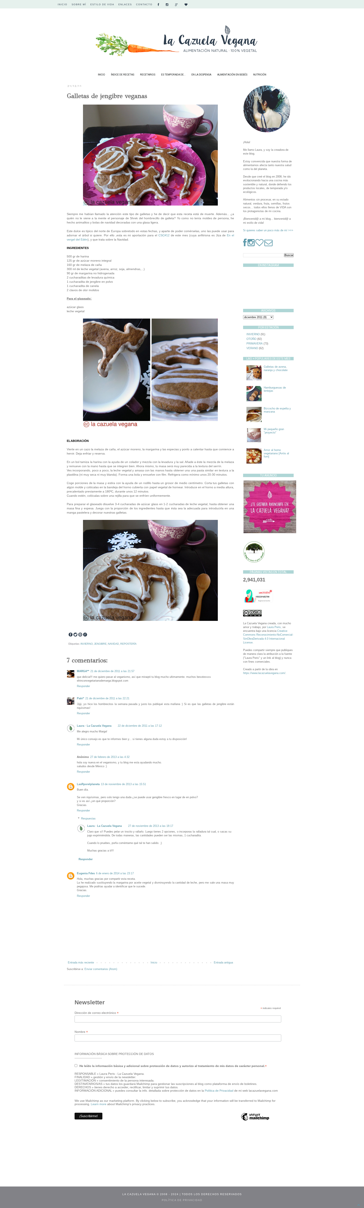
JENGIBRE (100, 643)
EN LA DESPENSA (201, 74)
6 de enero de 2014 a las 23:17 (115, 873)
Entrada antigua (223, 962)
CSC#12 (164, 235)
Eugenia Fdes (86, 873)
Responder (83, 686)
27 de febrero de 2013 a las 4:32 (110, 757)
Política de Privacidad (219, 1090)
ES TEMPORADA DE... (173, 74)
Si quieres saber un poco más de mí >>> (268, 230)
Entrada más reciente (81, 962)
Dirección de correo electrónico (97, 1013)
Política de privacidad (182, 1200)
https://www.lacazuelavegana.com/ (264, 673)
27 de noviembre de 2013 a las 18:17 (150, 825)
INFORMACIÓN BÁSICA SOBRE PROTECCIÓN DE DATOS (114, 1054)
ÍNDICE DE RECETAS (122, 74)
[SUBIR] (358, 1205)
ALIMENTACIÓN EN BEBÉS (232, 74)
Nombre (81, 1032)
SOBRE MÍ (79, 4)
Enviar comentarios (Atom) (100, 969)
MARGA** (83, 671)
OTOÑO (251, 338)
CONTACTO (144, 4)
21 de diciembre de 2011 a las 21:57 (112, 671)
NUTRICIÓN (259, 74)
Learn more (98, 1104)
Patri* (80, 698)
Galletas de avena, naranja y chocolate (276, 368)
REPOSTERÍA (128, 643)
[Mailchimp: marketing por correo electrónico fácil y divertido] (255, 1120)
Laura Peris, (274, 627)
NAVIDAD (113, 643)
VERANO (252, 348)
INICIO (62, 4)
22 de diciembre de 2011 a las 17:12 (140, 725)
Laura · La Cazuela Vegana (94, 725)
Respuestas (88, 818)
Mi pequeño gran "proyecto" (274, 431)
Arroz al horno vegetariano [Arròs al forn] (276, 453)
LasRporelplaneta (88, 784)
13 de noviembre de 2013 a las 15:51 (123, 784)
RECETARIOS (147, 74)
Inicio (154, 962)
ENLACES (125, 4)
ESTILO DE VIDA (102, 4)
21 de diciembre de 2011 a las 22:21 (107, 698)
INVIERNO (86, 643)
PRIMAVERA (254, 343)
